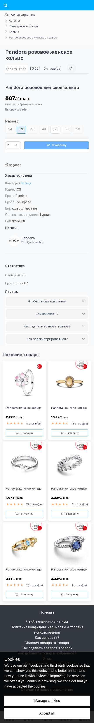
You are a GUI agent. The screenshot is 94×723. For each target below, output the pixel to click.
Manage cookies (47, 701)
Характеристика (18, 176)
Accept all (47, 713)
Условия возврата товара (47, 643)
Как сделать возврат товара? (47, 326)
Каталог (14, 20)
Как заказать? (47, 314)
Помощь (11, 292)
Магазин (12, 228)
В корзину (59, 145)
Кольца (14, 32)
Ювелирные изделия (23, 26)
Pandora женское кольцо (24, 407)
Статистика (15, 266)
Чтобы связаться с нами (47, 301)
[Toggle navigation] (5, 5)
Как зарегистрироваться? (47, 339)
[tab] (47, 301)
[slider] (16, 68)
